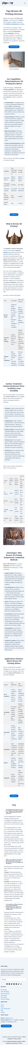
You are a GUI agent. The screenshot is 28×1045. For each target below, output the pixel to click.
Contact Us (14, 214)
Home (2, 1005)
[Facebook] (9, 984)
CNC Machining (5, 991)
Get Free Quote (14, 46)
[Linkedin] (7, 984)
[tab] (14, 833)
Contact (3, 1012)
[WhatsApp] (21, 984)
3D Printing (17, 295)
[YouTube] (16, 984)
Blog (2, 1010)
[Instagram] (14, 984)
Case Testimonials (5, 1008)
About (2, 1006)
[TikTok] (18, 984)
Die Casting (4, 997)
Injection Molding (5, 999)
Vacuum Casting (5, 993)
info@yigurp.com (8, 1018)
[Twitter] (11, 984)
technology (15, 24)
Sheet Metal (4, 995)
